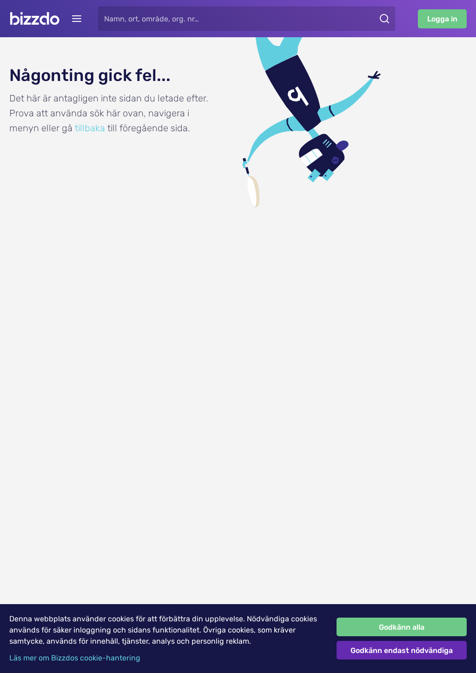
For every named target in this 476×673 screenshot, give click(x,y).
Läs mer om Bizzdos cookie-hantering (74, 657)
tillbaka (90, 128)
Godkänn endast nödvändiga (401, 650)
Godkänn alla (401, 627)
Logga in (442, 18)
